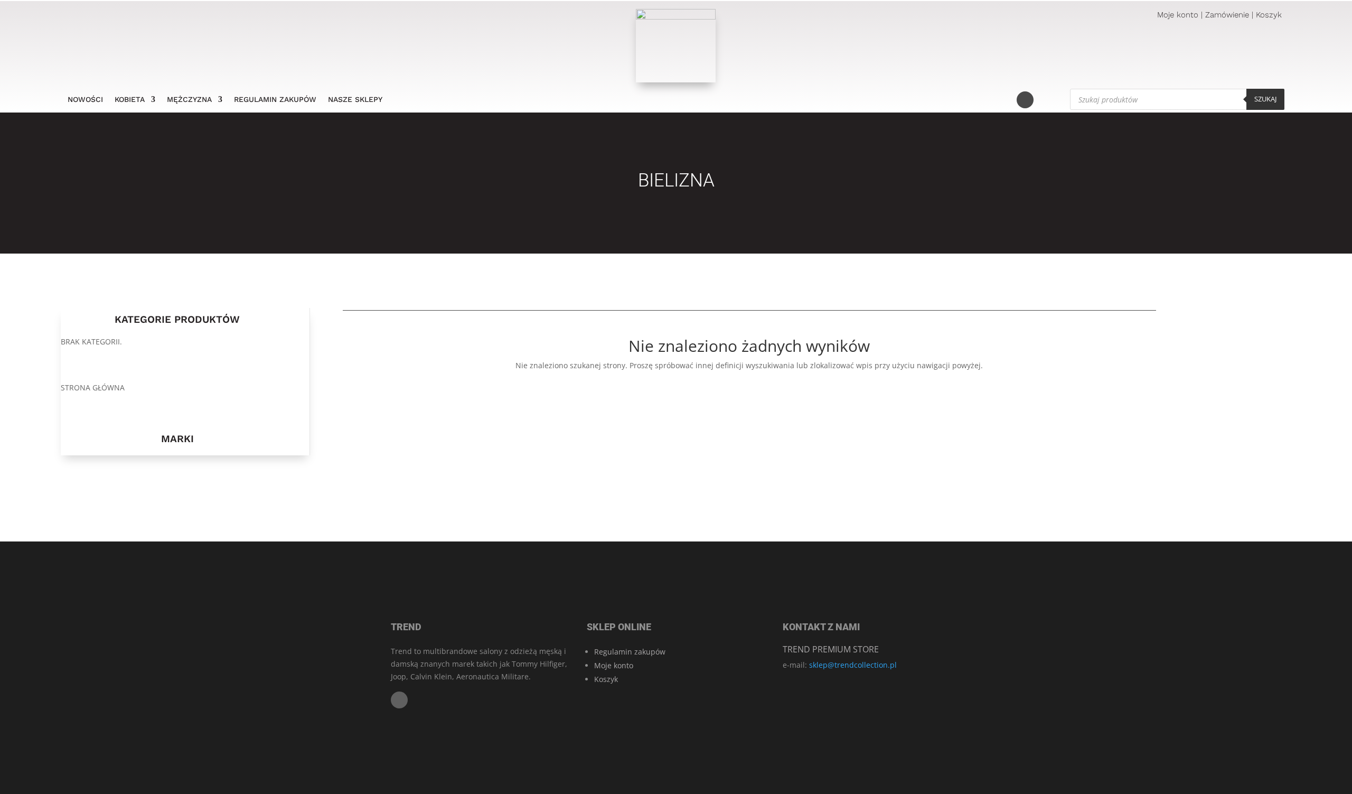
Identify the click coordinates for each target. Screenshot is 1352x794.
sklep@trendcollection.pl (853, 665)
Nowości (85, 100)
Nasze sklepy (355, 100)
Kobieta (130, 100)
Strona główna (93, 387)
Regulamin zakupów (275, 100)
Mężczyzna (189, 100)
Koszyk (1269, 15)
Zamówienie (1227, 15)
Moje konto (1177, 15)
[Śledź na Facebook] (1025, 99)
